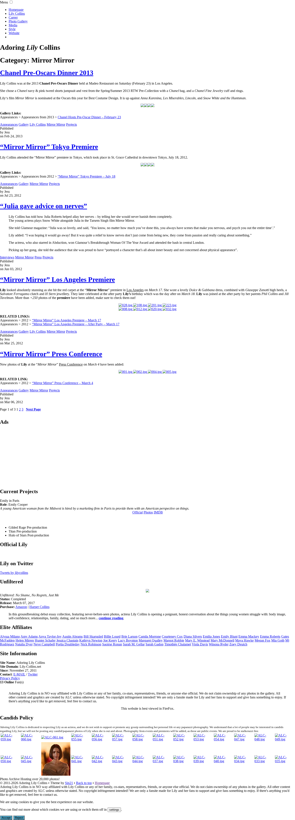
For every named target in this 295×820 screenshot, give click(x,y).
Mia (277, 640)
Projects (71, 124)
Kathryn (90, 640)
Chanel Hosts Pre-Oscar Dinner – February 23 (89, 117)
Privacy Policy (10, 678)
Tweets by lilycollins (14, 572)
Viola (200, 644)
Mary (222, 640)
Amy (29, 636)
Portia (68, 644)
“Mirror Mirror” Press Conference (51, 354)
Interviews (7, 257)
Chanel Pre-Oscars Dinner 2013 (46, 73)
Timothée (177, 644)
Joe (110, 640)
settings (114, 809)
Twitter (33, 674)
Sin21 (69, 783)
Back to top (84, 783)
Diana (193, 636)
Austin (72, 636)
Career (13, 17)
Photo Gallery (18, 21)
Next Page (33, 409)
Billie (112, 636)
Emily (229, 636)
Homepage (16, 9)
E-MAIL (19, 674)
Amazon (21, 607)
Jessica (67, 640)
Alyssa (10, 636)
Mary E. (197, 640)
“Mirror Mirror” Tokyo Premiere (49, 147)
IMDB (158, 512)
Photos (148, 512)
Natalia (24, 644)
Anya (50, 636)
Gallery (24, 124)
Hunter (45, 640)
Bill (93, 636)
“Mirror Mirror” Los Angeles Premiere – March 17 (66, 320)
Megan (262, 640)
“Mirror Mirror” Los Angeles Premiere (57, 279)
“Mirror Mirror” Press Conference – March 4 (62, 383)
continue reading (111, 618)
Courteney (172, 636)
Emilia (211, 636)
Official (137, 512)
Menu (4, 2)
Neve (44, 644)
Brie (129, 636)
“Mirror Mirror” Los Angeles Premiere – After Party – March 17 (75, 324)
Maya (244, 640)
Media (13, 25)
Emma (248, 636)
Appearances (9, 124)
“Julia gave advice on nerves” (43, 206)
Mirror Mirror (56, 124)
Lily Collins (17, 13)
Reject (19, 817)
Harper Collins (39, 607)
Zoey (238, 644)
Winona (218, 644)
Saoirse (112, 644)
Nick (91, 644)
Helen (25, 640)
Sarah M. (134, 644)
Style (12, 29)
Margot (173, 640)
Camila (149, 636)
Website (14, 33)
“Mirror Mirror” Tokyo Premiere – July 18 (86, 176)
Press (38, 257)
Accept (6, 817)
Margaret (151, 640)
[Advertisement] (147, 456)
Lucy (128, 640)
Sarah (154, 644)
